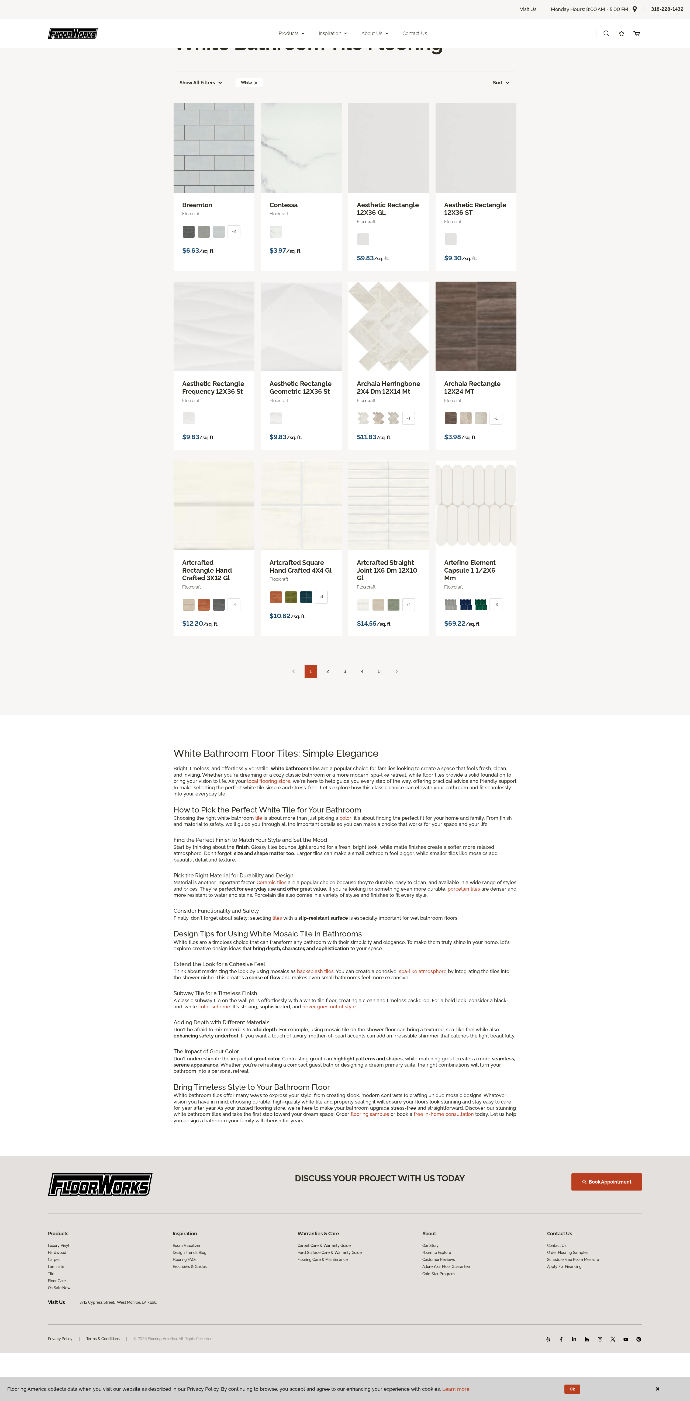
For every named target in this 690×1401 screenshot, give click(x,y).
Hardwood (57, 1252)
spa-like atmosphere (423, 971)
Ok (572, 1389)
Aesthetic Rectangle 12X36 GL (388, 209)
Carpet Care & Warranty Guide (324, 1245)
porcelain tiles (464, 889)
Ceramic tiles (272, 882)
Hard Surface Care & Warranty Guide (330, 1252)
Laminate (56, 1266)
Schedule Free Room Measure (573, 1259)
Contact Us (415, 33)
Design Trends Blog (189, 1252)
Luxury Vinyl (58, 1245)
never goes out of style (329, 1006)
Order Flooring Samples (567, 1252)
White (246, 82)
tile (258, 818)
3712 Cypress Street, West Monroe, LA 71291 (118, 1302)
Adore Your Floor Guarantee (446, 1266)
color (345, 818)
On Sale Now (59, 1288)
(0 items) (636, 33)
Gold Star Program (438, 1274)
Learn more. (456, 1389)
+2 (234, 231)
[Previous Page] (293, 671)
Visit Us (528, 9)
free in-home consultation (444, 1114)
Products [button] (289, 33)
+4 (234, 605)
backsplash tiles (315, 971)
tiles (277, 918)
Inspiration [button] (330, 33)
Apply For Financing (564, 1266)
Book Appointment (610, 1182)
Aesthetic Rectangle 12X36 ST (475, 209)
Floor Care (57, 1281)
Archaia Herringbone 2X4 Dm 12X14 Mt (388, 387)
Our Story (430, 1245)
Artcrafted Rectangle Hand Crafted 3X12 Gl (207, 570)
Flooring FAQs (184, 1259)
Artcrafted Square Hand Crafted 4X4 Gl (301, 566)
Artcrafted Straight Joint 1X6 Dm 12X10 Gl (387, 570)
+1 (408, 418)
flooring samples (370, 1114)
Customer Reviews (438, 1259)
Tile (51, 1274)
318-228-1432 (667, 9)
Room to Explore (436, 1252)
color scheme (214, 1006)
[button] (606, 33)
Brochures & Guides (190, 1266)
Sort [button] (497, 82)
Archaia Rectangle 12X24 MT (472, 387)
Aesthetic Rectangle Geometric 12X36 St (300, 387)
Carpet (54, 1259)
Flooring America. (163, 1339)
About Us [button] (371, 33)
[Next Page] (396, 671)
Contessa (284, 205)
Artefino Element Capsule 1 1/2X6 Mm (470, 570)
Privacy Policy (60, 1339)
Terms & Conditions (103, 1339)
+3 (496, 605)
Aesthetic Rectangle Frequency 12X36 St (213, 387)
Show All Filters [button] (197, 82)
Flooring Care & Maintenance (323, 1259)
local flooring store (268, 781)
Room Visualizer (187, 1245)
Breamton (197, 205)
